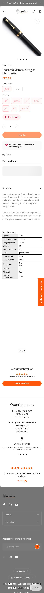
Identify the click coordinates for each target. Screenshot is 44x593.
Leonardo (6, 65)
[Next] (40, 3)
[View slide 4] (26, 454)
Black (18, 89)
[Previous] (3, 3)
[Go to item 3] (23, 59)
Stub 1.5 (24, 108)
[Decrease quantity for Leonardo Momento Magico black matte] (5, 127)
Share (8, 154)
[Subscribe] (37, 546)
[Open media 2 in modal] (37, 21)
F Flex (36, 101)
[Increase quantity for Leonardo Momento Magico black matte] (15, 127)
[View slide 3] (23, 454)
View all (22, 351)
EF (6, 101)
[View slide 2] (20, 454)
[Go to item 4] (26, 59)
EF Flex (17, 101)
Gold (7, 89)
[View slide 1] (17, 454)
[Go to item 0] (17, 59)
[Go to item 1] (20, 59)
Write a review (22, 383)
